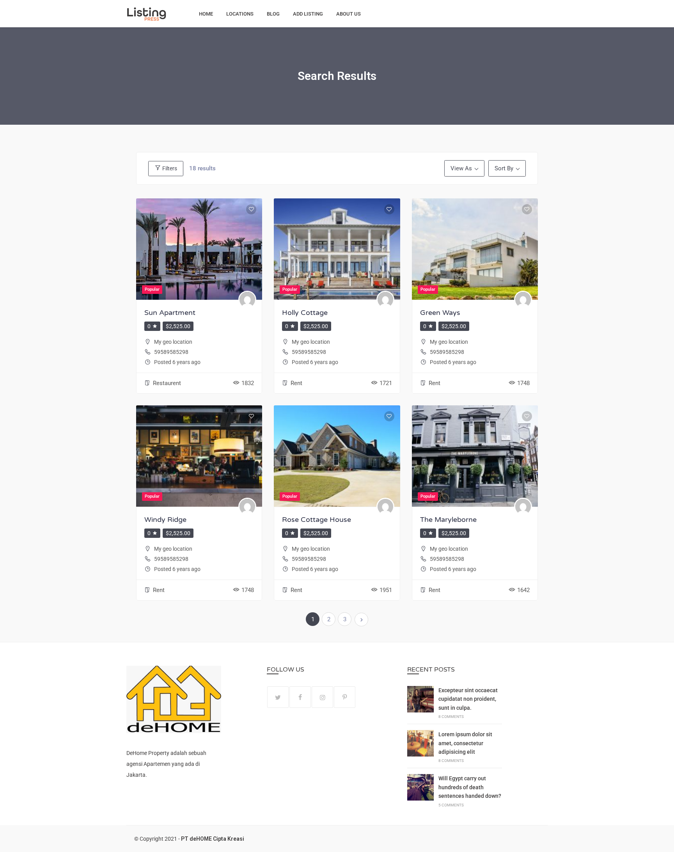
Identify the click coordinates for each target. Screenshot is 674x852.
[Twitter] (278, 697)
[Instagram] (322, 697)
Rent (296, 383)
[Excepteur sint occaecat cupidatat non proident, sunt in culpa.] (420, 702)
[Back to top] (666, 844)
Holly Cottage (305, 312)
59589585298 (171, 352)
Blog (273, 14)
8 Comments (451, 716)
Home (206, 14)
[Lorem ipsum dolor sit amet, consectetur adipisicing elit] (420, 746)
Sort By (504, 168)
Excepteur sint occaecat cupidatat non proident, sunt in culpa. (468, 699)
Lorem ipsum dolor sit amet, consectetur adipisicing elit (465, 743)
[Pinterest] (344, 697)
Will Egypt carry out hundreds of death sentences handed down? (469, 787)
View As (461, 168)
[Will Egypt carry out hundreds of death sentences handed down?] (420, 790)
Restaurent (167, 383)
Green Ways (440, 312)
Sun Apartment (169, 312)
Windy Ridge (165, 519)
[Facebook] (300, 697)
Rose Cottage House (316, 519)
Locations (240, 14)
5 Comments (451, 805)
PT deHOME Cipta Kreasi (212, 839)
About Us (348, 14)
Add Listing (308, 14)
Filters (169, 168)
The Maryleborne (448, 519)
